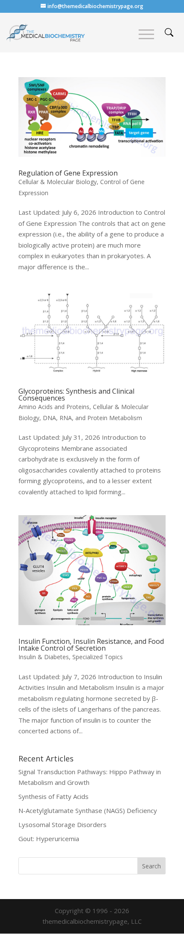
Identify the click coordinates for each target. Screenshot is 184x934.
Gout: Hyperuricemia (48, 838)
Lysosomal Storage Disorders (62, 824)
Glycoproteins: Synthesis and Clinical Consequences (76, 394)
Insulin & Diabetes (43, 657)
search (169, 32)
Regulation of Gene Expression (68, 173)
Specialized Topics (97, 657)
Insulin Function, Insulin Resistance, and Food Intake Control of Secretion (91, 645)
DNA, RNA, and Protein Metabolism (92, 418)
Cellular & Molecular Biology (57, 182)
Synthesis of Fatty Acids (53, 796)
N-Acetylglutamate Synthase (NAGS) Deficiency (87, 810)
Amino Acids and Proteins (53, 407)
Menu (146, 34)
